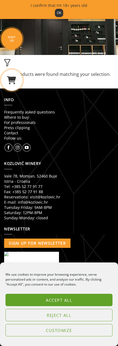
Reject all (59, 315)
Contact (11, 132)
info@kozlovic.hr (33, 202)
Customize (59, 330)
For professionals (20, 122)
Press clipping (17, 127)
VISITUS (12, 38)
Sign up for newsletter (37, 243)
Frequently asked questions (29, 112)
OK (59, 12)
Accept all (59, 300)
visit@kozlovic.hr (45, 197)
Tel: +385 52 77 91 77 (23, 186)
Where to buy (16, 117)
